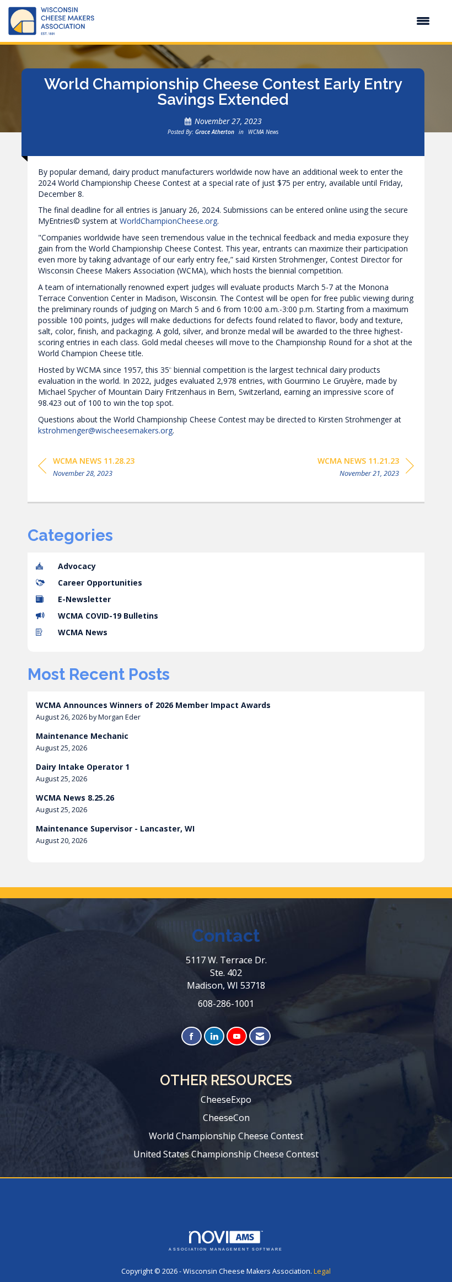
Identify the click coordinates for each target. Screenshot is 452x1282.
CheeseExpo (226, 1099)
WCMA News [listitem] (82, 632)
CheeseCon (226, 1118)
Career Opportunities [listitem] (100, 582)
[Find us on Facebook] (191, 1036)
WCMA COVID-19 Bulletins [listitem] (108, 615)
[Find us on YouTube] (237, 1036)
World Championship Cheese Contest (226, 1136)
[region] (366, 468)
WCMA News (263, 132)
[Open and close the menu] (267, 21)
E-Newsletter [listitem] (84, 599)
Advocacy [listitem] (77, 566)
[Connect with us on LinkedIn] (214, 1036)
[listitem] (226, 711)
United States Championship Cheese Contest (226, 1154)
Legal (322, 1271)
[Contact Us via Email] (260, 1036)
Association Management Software (226, 1249)
